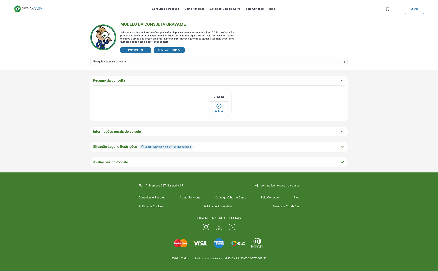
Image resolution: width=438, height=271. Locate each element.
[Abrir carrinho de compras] (387, 8)
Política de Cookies (151, 206)
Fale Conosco (255, 8)
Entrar (414, 8)
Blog (272, 8)
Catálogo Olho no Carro (225, 8)
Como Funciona (194, 8)
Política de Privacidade (218, 206)
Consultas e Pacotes (165, 8)
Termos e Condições (286, 206)
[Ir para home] (28, 8)
